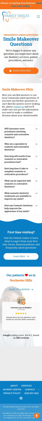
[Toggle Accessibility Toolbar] (37, 416)
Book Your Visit (22, 70)
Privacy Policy (12, 393)
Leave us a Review (19, 289)
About (14, 385)
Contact (30, 389)
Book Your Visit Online (26, 5)
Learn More (19, 256)
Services (26, 385)
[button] (4, 312)
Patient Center (12, 389)
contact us (18, 106)
